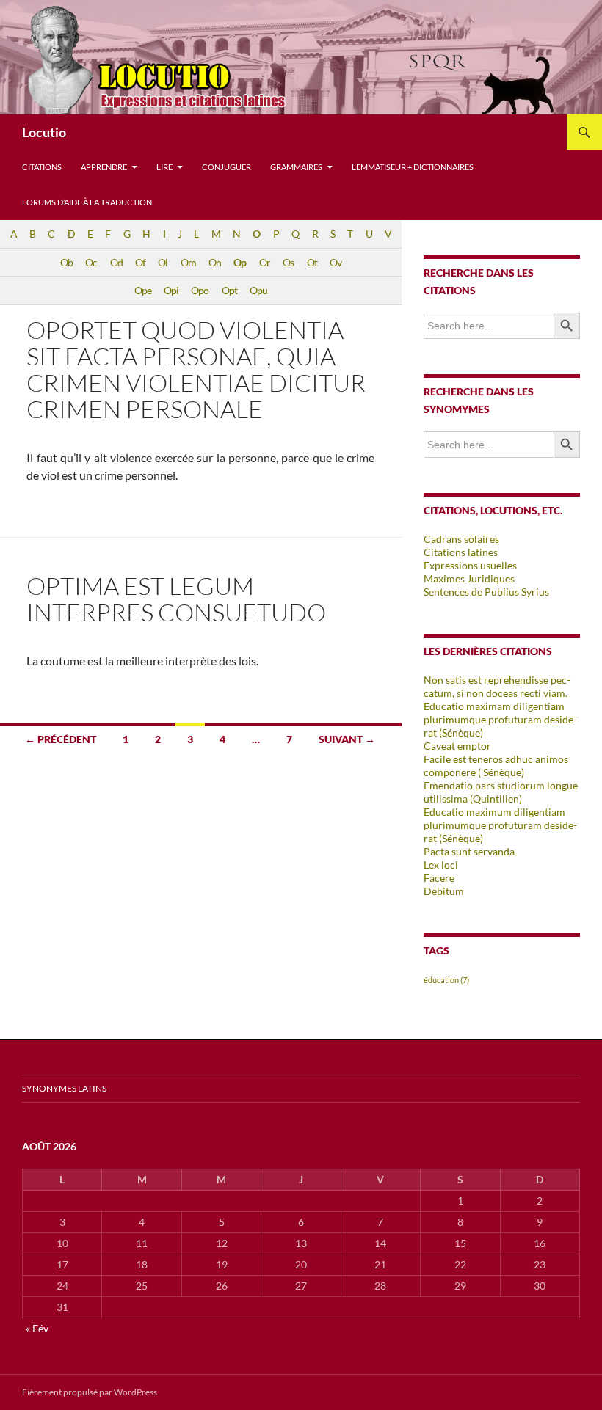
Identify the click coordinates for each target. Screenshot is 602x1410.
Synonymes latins (64, 1088)
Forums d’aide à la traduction (87, 202)
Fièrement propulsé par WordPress (89, 1392)
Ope (142, 290)
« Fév (37, 1328)
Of (140, 262)
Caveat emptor (457, 745)
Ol (162, 262)
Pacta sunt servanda (469, 851)
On (214, 262)
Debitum (444, 891)
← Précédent (60, 739)
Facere (439, 878)
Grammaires (296, 167)
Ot (312, 262)
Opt (229, 290)
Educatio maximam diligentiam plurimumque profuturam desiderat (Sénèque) (500, 719)
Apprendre (104, 167)
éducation (446, 980)
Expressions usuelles (470, 565)
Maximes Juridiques (469, 578)
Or (264, 262)
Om (188, 262)
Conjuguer (226, 167)
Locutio (44, 132)
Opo (199, 290)
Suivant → (347, 739)
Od (116, 262)
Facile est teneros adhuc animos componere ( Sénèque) (496, 765)
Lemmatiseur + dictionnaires (413, 167)
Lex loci (441, 864)
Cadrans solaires (461, 539)
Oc (91, 262)
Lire (164, 167)
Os (288, 262)
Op (239, 262)
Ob (66, 262)
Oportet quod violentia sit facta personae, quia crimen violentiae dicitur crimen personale (196, 369)
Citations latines (461, 552)
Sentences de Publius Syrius (486, 591)
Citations (42, 167)
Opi (171, 290)
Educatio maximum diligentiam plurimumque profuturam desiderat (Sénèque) (500, 825)
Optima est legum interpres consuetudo (176, 599)
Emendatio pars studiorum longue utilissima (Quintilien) (501, 792)
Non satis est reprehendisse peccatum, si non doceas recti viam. (497, 686)
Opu (258, 290)
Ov (335, 262)
